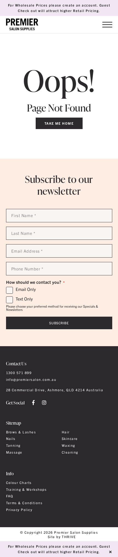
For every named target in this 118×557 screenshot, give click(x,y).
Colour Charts (19, 482)
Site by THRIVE (62, 537)
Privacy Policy (19, 510)
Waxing (68, 445)
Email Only (26, 289)
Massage (14, 452)
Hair (66, 432)
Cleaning (70, 452)
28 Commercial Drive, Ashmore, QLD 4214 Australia (54, 390)
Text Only (24, 298)
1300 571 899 (19, 373)
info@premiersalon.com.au (31, 379)
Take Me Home (59, 123)
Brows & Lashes (21, 432)
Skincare (70, 438)
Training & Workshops (26, 489)
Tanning (13, 445)
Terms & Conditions (24, 503)
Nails (11, 438)
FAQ (9, 496)
